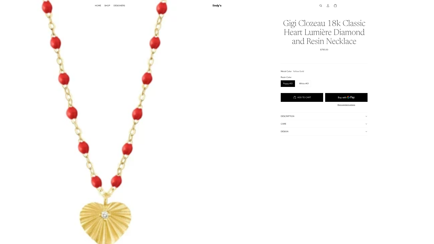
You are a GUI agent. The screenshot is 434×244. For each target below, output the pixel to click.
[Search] (320, 5)
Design (284, 131)
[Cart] (335, 5)
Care (283, 124)
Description (287, 116)
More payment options (346, 105)
